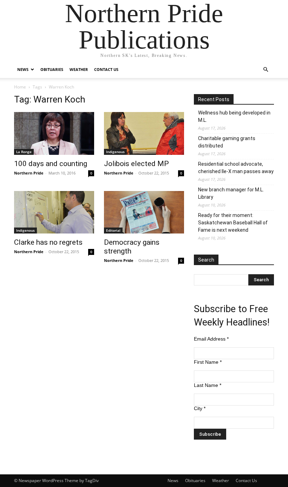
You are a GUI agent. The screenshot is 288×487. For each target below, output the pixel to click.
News (22, 69)
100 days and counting (50, 163)
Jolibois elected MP (136, 163)
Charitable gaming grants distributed (226, 142)
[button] (265, 69)
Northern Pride (29, 173)
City (199, 408)
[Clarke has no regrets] (54, 212)
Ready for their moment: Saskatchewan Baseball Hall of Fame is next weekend (233, 222)
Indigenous (115, 151)
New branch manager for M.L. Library (231, 193)
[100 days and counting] (54, 133)
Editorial (113, 230)
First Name (208, 362)
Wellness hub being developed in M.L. (234, 116)
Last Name (207, 385)
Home (20, 87)
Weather (79, 69)
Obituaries (51, 69)
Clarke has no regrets (48, 242)
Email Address (211, 339)
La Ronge (24, 151)
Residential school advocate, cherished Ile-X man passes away (236, 167)
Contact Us (106, 69)
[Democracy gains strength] (144, 212)
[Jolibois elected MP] (144, 133)
